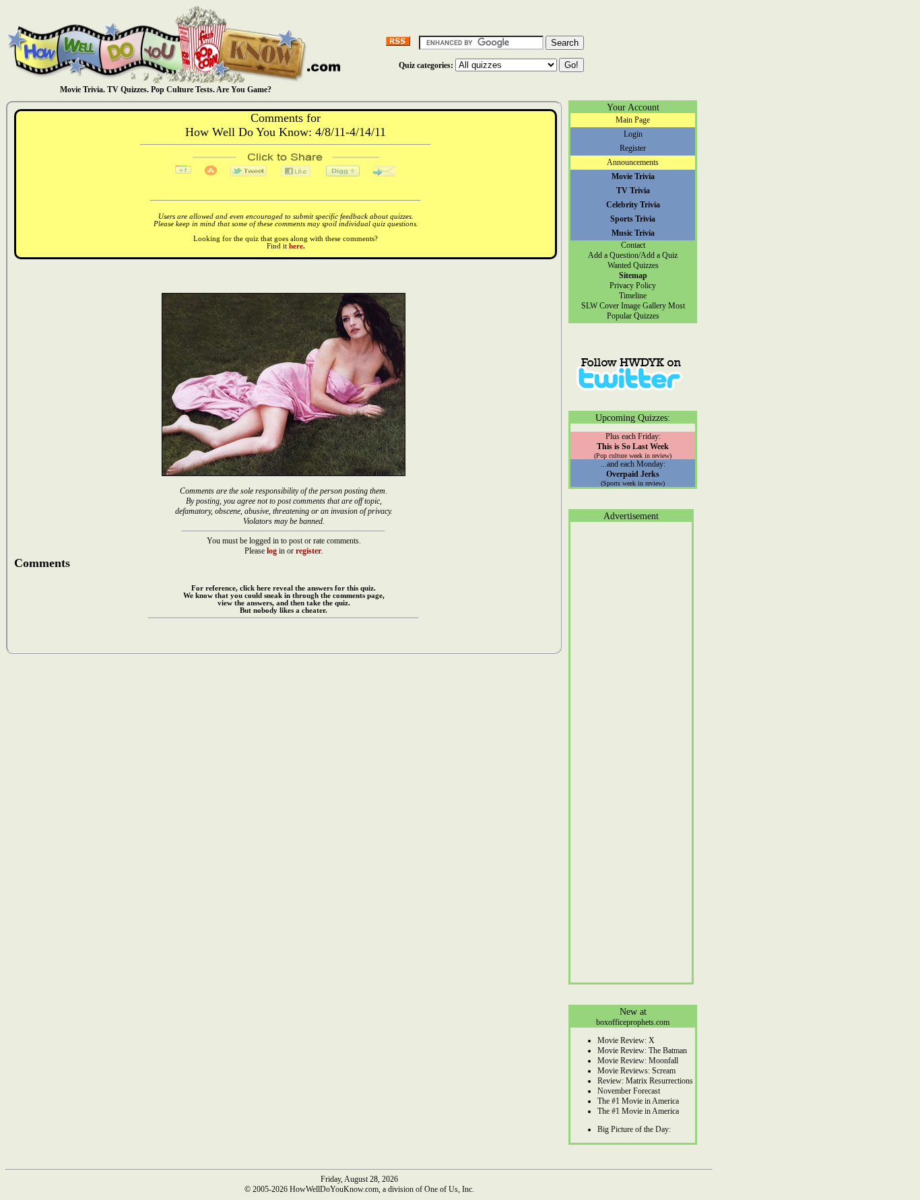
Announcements (633, 162)
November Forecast (628, 1091)
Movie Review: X (626, 1040)
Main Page (633, 120)
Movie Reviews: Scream (636, 1070)
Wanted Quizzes (633, 265)
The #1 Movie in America (638, 1101)
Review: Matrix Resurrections (645, 1081)
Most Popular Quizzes (646, 311)
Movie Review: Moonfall (637, 1060)
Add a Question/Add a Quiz (633, 255)
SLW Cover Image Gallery (623, 305)
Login (633, 134)
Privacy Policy (633, 285)
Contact (633, 245)
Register (633, 148)
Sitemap (633, 275)
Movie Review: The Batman (642, 1050)
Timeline (633, 295)
